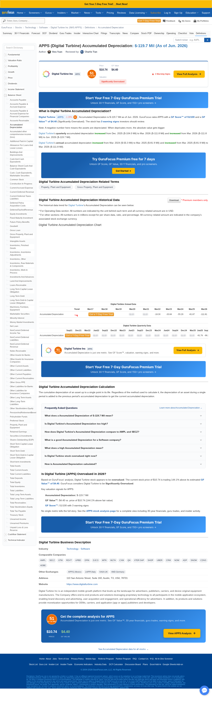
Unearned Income (18, 519)
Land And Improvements (21, 281)
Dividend (53, 33)
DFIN (87, 560)
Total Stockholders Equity (21, 507)
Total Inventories (17, 486)
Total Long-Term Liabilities (22, 499)
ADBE (43, 565)
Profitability (13, 66)
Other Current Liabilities (20, 370)
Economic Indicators (83, 664)
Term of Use (63, 659)
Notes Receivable (18, 351)
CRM (168, 560)
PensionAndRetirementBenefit (23, 412)
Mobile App (91, 659)
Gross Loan (15, 230)
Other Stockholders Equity (21, 408)
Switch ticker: (181, 40)
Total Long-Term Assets (20, 494)
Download (174, 200)
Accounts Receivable (19, 120)
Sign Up (178, 12)
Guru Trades (66, 33)
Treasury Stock (16, 515)
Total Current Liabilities (20, 474)
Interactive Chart (91, 33)
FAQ (134, 659)
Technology (30, 27)
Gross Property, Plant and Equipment (95, 187)
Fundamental (14, 55)
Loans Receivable (18, 285)
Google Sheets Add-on (173, 664)
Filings (104, 33)
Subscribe (155, 12)
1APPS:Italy (90, 572)
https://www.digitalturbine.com (82, 584)
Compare (134, 33)
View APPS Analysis (179, 633)
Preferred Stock (17, 421)
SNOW (194, 560)
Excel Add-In (155, 664)
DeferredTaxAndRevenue (21, 210)
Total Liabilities (16, 490)
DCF (44, 33)
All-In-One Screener (164, 659)
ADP (185, 560)
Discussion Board (133, 664)
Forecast (36, 33)
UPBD (78, 560)
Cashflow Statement (17, 534)
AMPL (43, 560)
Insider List (53, 664)
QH (129, 560)
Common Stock (17, 179)
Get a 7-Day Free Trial (101, 314)
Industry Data (100, 664)
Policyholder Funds (18, 417)
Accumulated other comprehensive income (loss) (20, 134)
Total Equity (15, 482)
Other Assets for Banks (20, 355)
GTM (60, 560)
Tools (99, 12)
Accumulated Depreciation (111, 27)
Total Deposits (16, 478)
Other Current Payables (20, 374)
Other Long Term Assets (20, 397)
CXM (121, 560)
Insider (77, 33)
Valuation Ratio (15, 60)
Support (206, 12)
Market (75, 12)
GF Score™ (51, 505)
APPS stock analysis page (101, 511)
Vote (191, 33)
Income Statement (16, 89)
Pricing (110, 12)
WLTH (113, 560)
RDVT (69, 560)
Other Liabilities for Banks (21, 386)
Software (43, 27)
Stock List (33, 664)
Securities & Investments (21, 436)
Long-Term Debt (17, 296)
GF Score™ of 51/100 (183, 117)
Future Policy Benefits (19, 222)
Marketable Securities (19, 314)
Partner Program (123, 659)
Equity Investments (18, 214)
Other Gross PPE (17, 382)
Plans (145, 664)
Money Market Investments (22, 322)
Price (10, 78)
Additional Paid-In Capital (21, 141)
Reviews (121, 12)
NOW (176, 560)
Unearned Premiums (19, 523)
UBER (159, 560)
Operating (171, 33)
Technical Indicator (16, 540)
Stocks (18, 27)
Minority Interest (17, 318)
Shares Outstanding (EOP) (22, 440)
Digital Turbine (47, 117)
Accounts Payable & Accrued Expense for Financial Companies (19, 114)
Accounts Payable (18, 100)
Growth (11, 72)
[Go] (207, 40)
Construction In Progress (21, 184)
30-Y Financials (21, 33)
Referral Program (106, 659)
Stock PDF (146, 33)
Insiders (61, 12)
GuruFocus (6, 27)
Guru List (43, 664)
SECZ (52, 560)
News (87, 12)
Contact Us (143, 659)
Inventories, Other (18, 259)
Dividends (12, 83)
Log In (167, 12)
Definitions (90, 27)
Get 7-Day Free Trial (149, 20)
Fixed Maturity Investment (21, 218)
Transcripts (114, 33)
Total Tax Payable (18, 511)
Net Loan (14, 326)
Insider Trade (66, 664)
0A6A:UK (103, 572)
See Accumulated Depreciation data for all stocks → (123, 649)
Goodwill (14, 226)
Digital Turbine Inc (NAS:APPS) (66, 27)
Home (20, 12)
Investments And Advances (22, 277)
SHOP (150, 560)
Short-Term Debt (17, 451)
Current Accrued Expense (21, 188)
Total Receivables (18, 503)
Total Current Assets (19, 470)
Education (191, 12)
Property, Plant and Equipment (56, 187)
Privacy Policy (77, 659)
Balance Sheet (14, 95)
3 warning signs (110, 121)
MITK (104, 560)
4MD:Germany (117, 572)
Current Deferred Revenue (22, 192)
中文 (152, 659)
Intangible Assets (17, 241)
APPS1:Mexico (74, 572)
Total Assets (15, 466)
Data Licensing (137, 12)
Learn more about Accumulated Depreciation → (180, 408)
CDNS (203, 560)
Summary (7, 33)
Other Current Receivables (22, 378)
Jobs (55, 659)
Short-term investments (20, 462)
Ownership (159, 33)
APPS (66, 117)
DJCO (95, 560)
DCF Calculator (116, 664)
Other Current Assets (19, 366)
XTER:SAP (139, 560)
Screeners (34, 12)
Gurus (48, 12)
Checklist (182, 33)
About (48, 659)
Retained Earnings (18, 432)
